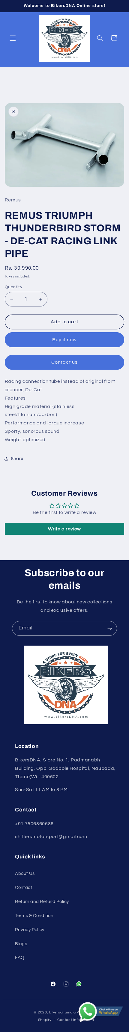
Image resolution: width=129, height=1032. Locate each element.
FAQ (19, 957)
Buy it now (64, 339)
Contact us (64, 362)
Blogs (21, 944)
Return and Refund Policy (42, 901)
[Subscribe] (110, 628)
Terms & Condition (34, 915)
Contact (23, 887)
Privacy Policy (29, 930)
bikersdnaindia (62, 1012)
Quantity (13, 287)
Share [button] (17, 458)
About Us (25, 873)
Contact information (75, 1020)
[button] (13, 38)
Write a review (64, 528)
